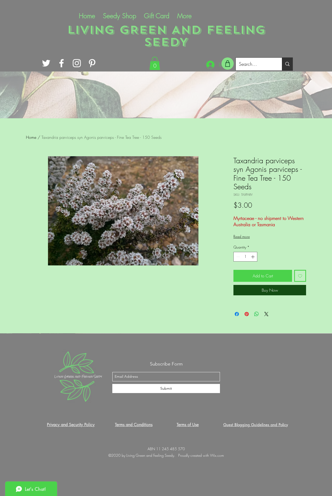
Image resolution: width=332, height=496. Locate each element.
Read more (241, 236)
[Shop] (228, 63)
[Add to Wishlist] (300, 276)
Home (31, 137)
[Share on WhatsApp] (256, 314)
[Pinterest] (92, 63)
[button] (154, 63)
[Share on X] (266, 314)
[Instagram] (76, 63)
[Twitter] (46, 63)
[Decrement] (237, 256)
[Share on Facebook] (237, 314)
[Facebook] (61, 63)
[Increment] (253, 256)
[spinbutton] (245, 256)
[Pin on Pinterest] (247, 314)
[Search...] (287, 64)
